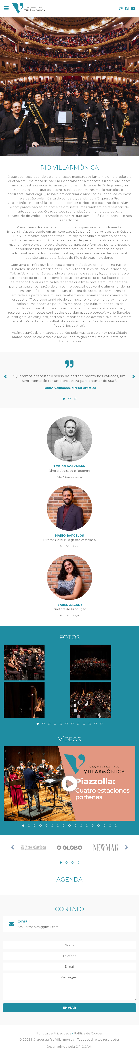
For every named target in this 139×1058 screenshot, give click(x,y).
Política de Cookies (88, 1033)
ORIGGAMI (84, 1046)
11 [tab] (95, 724)
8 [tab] (78, 724)
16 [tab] (110, 825)
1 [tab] (64, 399)
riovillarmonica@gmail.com (38, 927)
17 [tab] (116, 825)
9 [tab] (84, 724)
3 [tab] (75, 399)
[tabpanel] (69, 382)
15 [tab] (104, 825)
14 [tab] (98, 825)
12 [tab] (101, 724)
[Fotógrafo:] (36, 662)
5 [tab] (61, 724)
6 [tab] (67, 724)
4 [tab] (55, 724)
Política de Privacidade (53, 1033)
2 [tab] (69, 399)
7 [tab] (72, 724)
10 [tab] (90, 724)
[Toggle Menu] (6, 8)
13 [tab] (93, 825)
